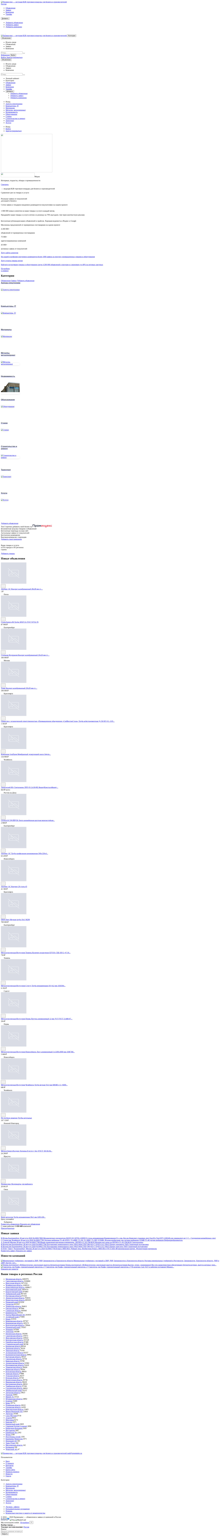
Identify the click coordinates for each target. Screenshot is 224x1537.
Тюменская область (13, 1306)
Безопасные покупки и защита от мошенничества (25, 1513)
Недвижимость (12, 112)
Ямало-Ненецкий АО (14, 1411)
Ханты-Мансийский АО (15, 1315)
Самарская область (13, 1311)
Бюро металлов (7, 1217)
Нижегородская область (15, 1300)
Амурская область (13, 1393)
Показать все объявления (30, 1224)
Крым (8, 1319)
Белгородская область (14, 1340)
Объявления (10, 8)
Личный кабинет (12, 78)
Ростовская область (13, 1296)
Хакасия (9, 1395)
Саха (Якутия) (11, 1416)
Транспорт (10, 121)
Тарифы (9, 14)
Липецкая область (13, 1348)
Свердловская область (15, 1281)
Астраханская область (15, 1353)
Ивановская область (14, 1382)
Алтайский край (12, 1317)
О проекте (10, 1463)
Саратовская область (14, 1336)
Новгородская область (15, 1409)
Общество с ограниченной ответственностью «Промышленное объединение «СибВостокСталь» (40, 721)
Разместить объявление (10, 1224)
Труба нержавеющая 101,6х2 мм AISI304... (48, 986)
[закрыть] (31, 1522)
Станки (9, 116)
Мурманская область (14, 1399)
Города (8, 1476)
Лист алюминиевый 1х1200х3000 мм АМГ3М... (56, 1052)
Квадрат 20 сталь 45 (19, 887)
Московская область (14, 1279)
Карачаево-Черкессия (14, 1439)
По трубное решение (9, 1118)
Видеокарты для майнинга (22, 1184)
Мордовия (10, 1420)
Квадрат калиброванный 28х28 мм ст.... (27, 589)
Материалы (10, 108)
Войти (13, 55)
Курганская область (14, 1372)
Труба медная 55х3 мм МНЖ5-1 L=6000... (51, 1085)
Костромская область (14, 1384)
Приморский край (13, 1327)
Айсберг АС (6, 589)
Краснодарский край (14, 1292)
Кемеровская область (14, 1321)
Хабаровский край (13, 1294)
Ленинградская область (15, 1298)
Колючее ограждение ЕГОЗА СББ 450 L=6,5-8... (51, 953)
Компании (10, 12)
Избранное (5, 55)
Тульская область (13, 1376)
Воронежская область (14, 1323)
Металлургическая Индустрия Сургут (16, 986)
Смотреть (5, 184)
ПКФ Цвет (5, 920)
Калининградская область (16, 1355)
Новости (9, 1474)
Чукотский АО (12, 1449)
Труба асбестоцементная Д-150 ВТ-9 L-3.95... (97, 721)
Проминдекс (6, 1184)
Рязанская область (13, 1369)
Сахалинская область (14, 1388)
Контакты (9, 1465)
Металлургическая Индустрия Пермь (16, 1019)
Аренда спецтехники (14, 104)
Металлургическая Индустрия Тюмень (16, 953)
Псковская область (13, 1405)
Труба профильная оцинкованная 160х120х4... (29, 853)
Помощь (9, 1511)
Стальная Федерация (9, 655)
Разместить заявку (8, 1251)
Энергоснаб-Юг (7, 787)
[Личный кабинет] (3, 33)
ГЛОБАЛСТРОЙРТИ (10, 820)
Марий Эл (10, 1397)
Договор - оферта (12, 1507)
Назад (8, 102)
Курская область (12, 1378)
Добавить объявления (25, 281)
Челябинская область (14, 1285)
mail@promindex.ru (74, 1453)
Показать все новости (9, 1269)
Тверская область (13, 1351)
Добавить (5, 18)
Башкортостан (11, 1313)
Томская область (12, 1374)
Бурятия (9, 1401)
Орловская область (13, 1407)
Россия (3, 4)
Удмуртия (10, 1332)
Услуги (8, 123)
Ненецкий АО (11, 1441)
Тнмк (3, 688)
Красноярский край (14, 1290)
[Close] (14, 1525)
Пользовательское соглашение (18, 1509)
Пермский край (12, 1302)
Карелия (9, 1422)
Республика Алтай (13, 1437)
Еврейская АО (12, 1433)
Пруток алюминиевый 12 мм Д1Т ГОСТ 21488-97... (51, 1019)
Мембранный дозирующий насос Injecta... (34, 754)
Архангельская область (15, 1363)
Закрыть (5, 1534)
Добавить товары (8, 554)
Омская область (12, 1308)
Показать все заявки (24, 1251)
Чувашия (9, 1329)
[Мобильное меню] (8, 33)
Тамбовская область (14, 1386)
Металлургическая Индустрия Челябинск (17, 1085)
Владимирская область (15, 1365)
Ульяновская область (14, 1367)
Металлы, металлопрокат (16, 110)
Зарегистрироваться (14, 57)
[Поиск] (24, 53)
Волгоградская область (15, 1325)
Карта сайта (10, 1470)
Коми (8, 1403)
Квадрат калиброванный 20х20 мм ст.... (33, 655)
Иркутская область (13, 1283)
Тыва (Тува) (11, 1443)
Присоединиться (7, 1228)
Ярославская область (14, 1338)
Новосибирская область (15, 1287)
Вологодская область (14, 1380)
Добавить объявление (14, 23)
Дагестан (9, 1414)
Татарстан (10, 1304)
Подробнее (24, 1523)
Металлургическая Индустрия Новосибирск (19, 1052)
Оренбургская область (15, 1342)
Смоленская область (14, 1359)
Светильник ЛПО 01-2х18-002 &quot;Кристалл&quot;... (36, 787)
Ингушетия (10, 1430)
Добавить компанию (14, 27)
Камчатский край (13, 1424)
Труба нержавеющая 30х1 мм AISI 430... (30, 1217)
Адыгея (9, 1418)
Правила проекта (12, 1472)
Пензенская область (14, 1334)
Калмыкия (10, 1447)
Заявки (8, 10)
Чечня (8, 1435)
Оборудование (11, 114)
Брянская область (13, 1361)
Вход (8, 1461)
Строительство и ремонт (15, 118)
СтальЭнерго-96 (7, 622)
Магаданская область (14, 1445)
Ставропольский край (15, 1344)
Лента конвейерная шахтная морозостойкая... (37, 820)
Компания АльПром (9, 754)
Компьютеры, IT (12, 106)
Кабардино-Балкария (14, 1428)
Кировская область (13, 1346)
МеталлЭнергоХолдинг (10, 1151)
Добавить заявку (12, 25)
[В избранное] (3, 586)
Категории (71, 36)
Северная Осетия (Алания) (16, 1426)
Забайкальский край (14, 1390)
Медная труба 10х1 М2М (20, 920)
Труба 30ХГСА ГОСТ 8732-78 (26, 622)
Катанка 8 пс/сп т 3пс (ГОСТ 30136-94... (36, 1151)
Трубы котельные (25, 1118)
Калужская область (13, 1357)
